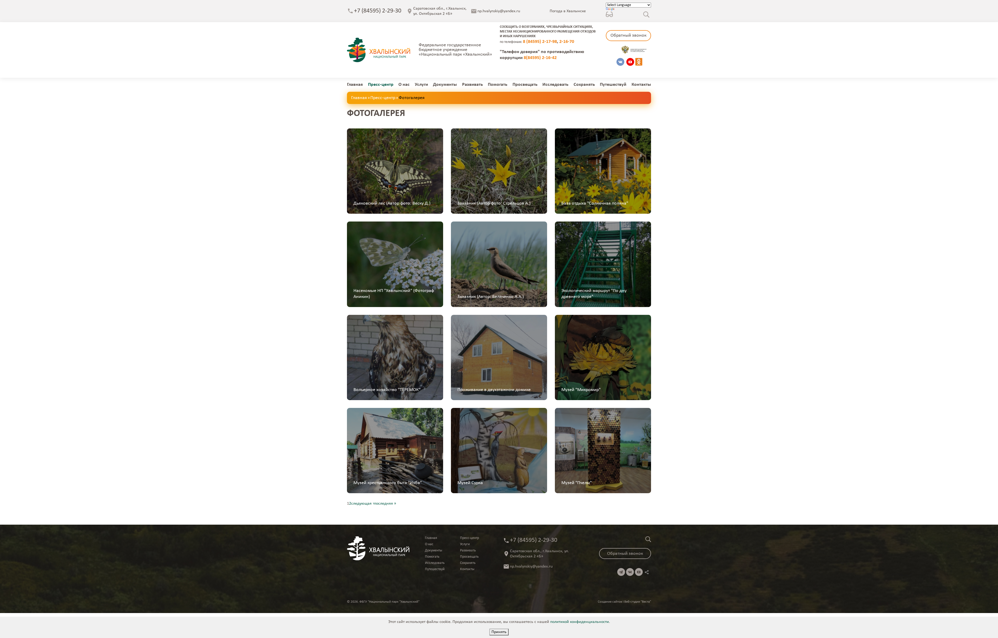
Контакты (641, 84)
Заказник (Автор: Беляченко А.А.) (490, 296)
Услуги (421, 84)
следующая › (362, 504)
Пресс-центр (380, 84)
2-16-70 (566, 41)
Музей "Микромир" (581, 389)
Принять (499, 632)
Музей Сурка (470, 482)
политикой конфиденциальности (579, 622)
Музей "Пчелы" (576, 482)
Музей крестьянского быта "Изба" (387, 482)
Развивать (472, 84)
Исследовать (555, 84)
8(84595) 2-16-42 (540, 57)
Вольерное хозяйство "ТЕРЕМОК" (387, 389)
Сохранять (584, 84)
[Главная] (378, 50)
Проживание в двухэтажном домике (494, 389)
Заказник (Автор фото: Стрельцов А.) (493, 203)
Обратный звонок (628, 35)
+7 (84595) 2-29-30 (377, 11)
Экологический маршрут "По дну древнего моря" (594, 293)
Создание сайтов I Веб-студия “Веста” (624, 601)
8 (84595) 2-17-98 (540, 41)
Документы (445, 84)
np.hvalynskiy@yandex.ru (498, 11)
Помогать (497, 84)
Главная (355, 84)
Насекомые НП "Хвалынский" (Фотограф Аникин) (393, 293)
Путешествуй (613, 84)
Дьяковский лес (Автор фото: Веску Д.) (391, 203)
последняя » (385, 504)
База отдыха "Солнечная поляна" (594, 203)
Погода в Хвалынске (568, 11)
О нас (404, 84)
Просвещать (525, 84)
